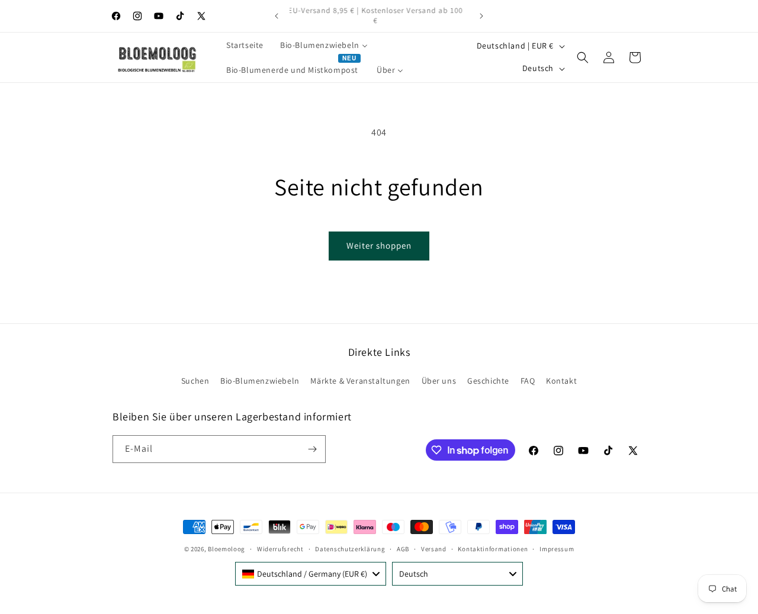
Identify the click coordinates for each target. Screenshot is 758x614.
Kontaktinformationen (493, 549)
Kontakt (561, 380)
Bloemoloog (226, 549)
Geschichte (488, 380)
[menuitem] (245, 45)
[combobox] (310, 574)
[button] (583, 57)
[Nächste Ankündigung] (481, 16)
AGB (403, 549)
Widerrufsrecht (280, 549)
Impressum (556, 549)
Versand (434, 549)
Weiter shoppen (379, 245)
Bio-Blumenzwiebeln (260, 380)
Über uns (439, 380)
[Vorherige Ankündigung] (277, 16)
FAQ (528, 380)
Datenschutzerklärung (350, 549)
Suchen (195, 380)
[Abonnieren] (312, 449)
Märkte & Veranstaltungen (360, 380)
